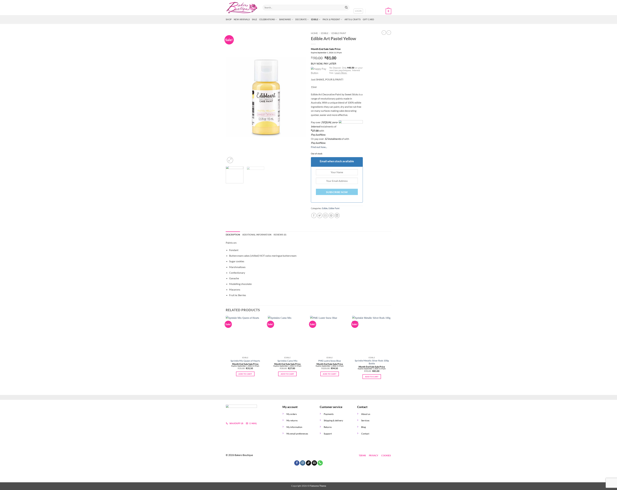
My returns (292, 420)
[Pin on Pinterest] (331, 215)
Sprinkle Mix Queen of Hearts (245, 360)
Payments (329, 414)
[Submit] (346, 7)
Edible (314, 19)
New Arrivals (242, 19)
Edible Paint (338, 33)
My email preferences (297, 433)
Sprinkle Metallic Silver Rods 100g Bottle (372, 362)
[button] (358, 11)
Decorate (301, 19)
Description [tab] (233, 234)
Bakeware (285, 19)
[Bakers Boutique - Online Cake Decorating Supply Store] (242, 7)
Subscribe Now (337, 192)
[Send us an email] (302, 455)
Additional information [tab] (257, 234)
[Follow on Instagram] (291, 455)
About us (365, 414)
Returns (328, 427)
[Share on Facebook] (314, 215)
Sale (254, 19)
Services (365, 420)
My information (294, 427)
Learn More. (341, 73)
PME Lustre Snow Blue (329, 360)
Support (328, 433)
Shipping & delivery (333, 420)
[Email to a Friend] (325, 215)
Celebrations (267, 19)
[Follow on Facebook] (285, 455)
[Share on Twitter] (319, 215)
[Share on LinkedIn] (337, 215)
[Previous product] (389, 32)
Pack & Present (331, 19)
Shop (229, 19)
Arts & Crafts (352, 19)
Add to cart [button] (245, 374)
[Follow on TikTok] (297, 455)
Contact (365, 433)
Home (314, 33)
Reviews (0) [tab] (280, 234)
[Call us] (308, 455)
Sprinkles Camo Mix (287, 360)
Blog (363, 427)
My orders (291, 414)
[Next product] (384, 32)
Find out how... (319, 146)
